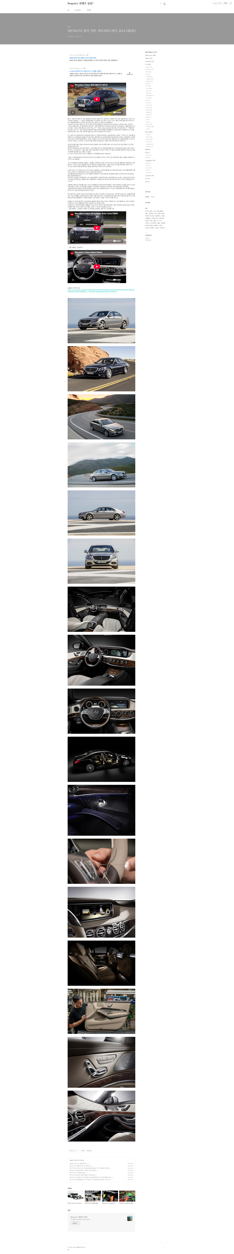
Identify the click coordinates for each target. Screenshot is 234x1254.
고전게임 (150, 79)
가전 (148, 98)
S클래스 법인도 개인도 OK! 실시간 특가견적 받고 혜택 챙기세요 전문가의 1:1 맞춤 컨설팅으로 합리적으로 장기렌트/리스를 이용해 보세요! (96, 74)
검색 (160, 3)
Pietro (148, 155)
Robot (149, 124)
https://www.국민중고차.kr (77, 55)
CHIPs (149, 115)
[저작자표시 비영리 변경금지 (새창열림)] (89, 1151)
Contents (149, 175)
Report (148, 58)
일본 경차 (161, 218)
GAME (149, 76)
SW (148, 74)
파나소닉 (162, 228)
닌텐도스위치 (154, 218)
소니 (160, 220)
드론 (155, 213)
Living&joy (150, 160)
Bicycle (149, 146)
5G (147, 119)
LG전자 (162, 216)
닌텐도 (159, 213)
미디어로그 (77, 10)
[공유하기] (74, 1150)
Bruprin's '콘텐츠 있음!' (81, 3)
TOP (164, 1247)
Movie (149, 168)
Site (147, 182)
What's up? (150, 55)
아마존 (147, 216)
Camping (149, 144)
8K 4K (148, 117)
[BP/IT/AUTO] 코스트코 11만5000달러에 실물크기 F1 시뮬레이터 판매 (89, 1168)
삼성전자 (151, 213)
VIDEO (149, 110)
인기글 (152, 197)
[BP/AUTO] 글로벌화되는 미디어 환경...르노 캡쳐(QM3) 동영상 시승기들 (89, 1179)
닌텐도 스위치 (148, 220)
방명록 (89, 10)
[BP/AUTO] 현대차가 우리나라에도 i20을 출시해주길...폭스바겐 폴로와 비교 (90, 1177)
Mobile (149, 81)
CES (148, 103)
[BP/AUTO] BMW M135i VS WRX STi (80, 1166)
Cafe (148, 165)
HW (148, 72)
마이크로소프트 (149, 225)
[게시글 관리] (77, 1150)
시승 (148, 134)
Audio (149, 107)
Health (148, 112)
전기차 (149, 139)
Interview (149, 61)
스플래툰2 (147, 218)
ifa (148, 100)
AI (148, 129)
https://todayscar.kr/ (76, 68)
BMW (147, 149)
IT (148, 64)
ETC (147, 178)
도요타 (147, 228)
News (149, 67)
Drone (149, 88)
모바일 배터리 (159, 211)
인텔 (158, 223)
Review (149, 69)
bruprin (157, 228)
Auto (71, 1160)
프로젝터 (157, 216)
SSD (154, 211)
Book (148, 172)
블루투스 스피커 (158, 225)
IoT (148, 122)
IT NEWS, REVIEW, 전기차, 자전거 (80, 1219)
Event (149, 105)
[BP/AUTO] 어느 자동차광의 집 (78, 1163)
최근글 (147, 197)
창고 (147, 152)
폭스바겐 (152, 216)
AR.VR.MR (150, 126)
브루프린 (152, 228)
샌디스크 (147, 223)
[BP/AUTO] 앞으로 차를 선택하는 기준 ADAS (82, 1175)
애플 (154, 220)
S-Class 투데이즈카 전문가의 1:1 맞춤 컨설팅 (85, 71)
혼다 (151, 211)
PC (148, 86)
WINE (148, 163)
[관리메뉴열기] (230, 3)
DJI (157, 220)
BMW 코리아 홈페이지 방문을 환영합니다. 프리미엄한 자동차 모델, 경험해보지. (94, 60)
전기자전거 (153, 223)
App (148, 84)
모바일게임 (150, 95)
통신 (148, 157)
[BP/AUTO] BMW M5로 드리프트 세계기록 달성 (83, 1170)
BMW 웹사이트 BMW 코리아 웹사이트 (83, 58)
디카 (148, 93)
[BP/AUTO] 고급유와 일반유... (78, 1173)
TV (148, 170)
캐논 (146, 213)
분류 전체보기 (151, 52)
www (148, 91)
